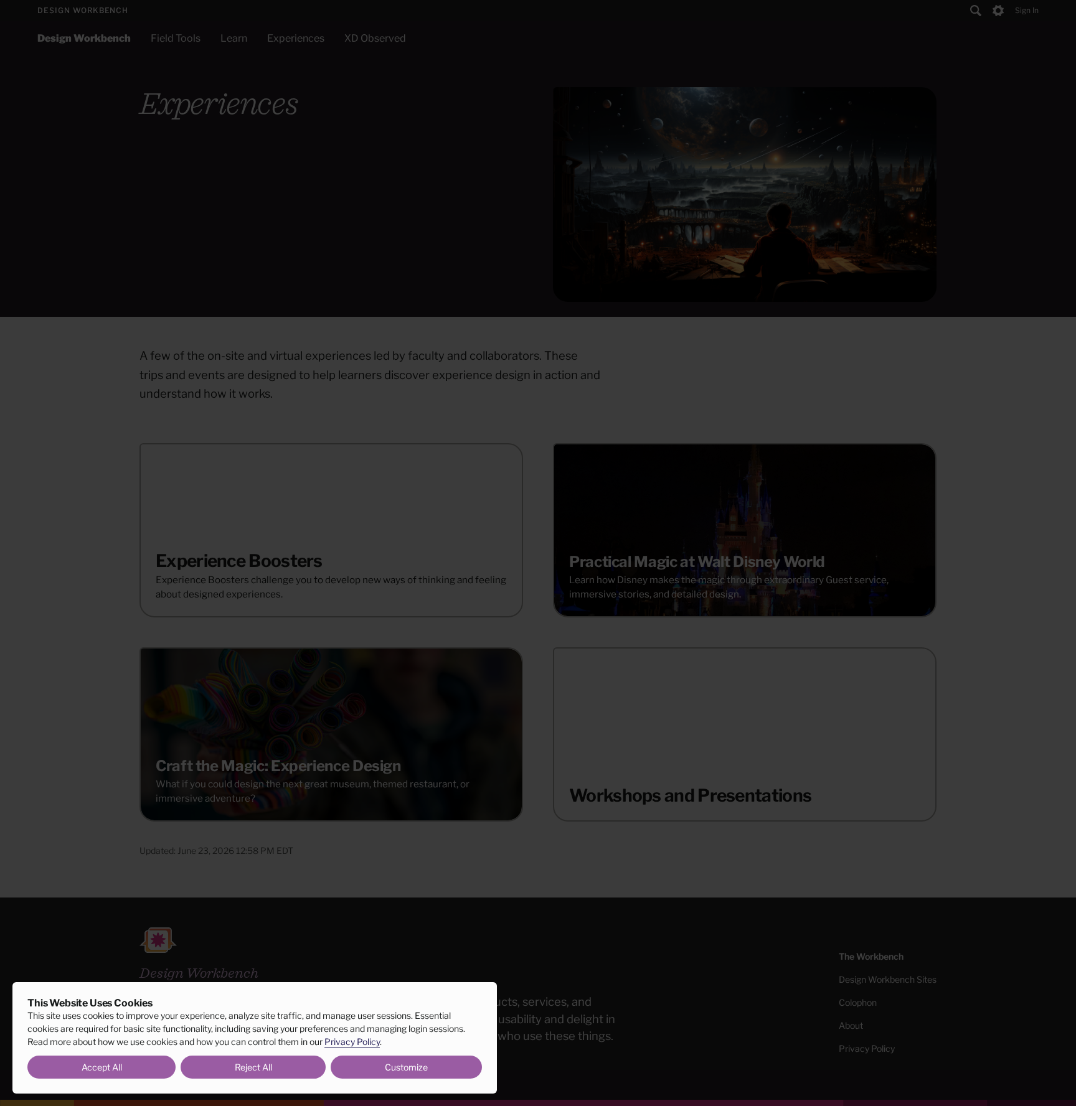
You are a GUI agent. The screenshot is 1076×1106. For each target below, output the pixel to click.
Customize (406, 1067)
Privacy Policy (352, 1041)
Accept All (102, 1067)
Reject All (253, 1067)
